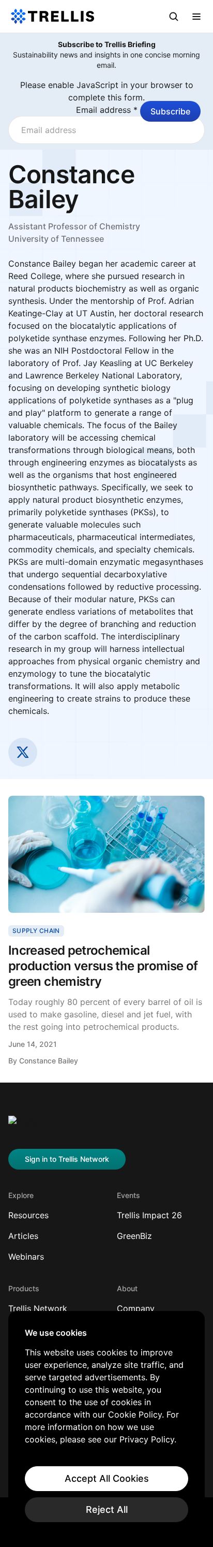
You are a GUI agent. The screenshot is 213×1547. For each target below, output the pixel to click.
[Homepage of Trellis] (23, 1126)
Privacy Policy (146, 1439)
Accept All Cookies (107, 1478)
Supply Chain (36, 931)
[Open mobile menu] (196, 16)
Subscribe (170, 111)
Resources (28, 1215)
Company (136, 1308)
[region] (106, 1425)
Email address (107, 110)
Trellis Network (37, 1308)
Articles (23, 1236)
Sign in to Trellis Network (67, 1159)
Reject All (107, 1509)
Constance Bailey (48, 1060)
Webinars (26, 1256)
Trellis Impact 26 (149, 1215)
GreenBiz (134, 1236)
